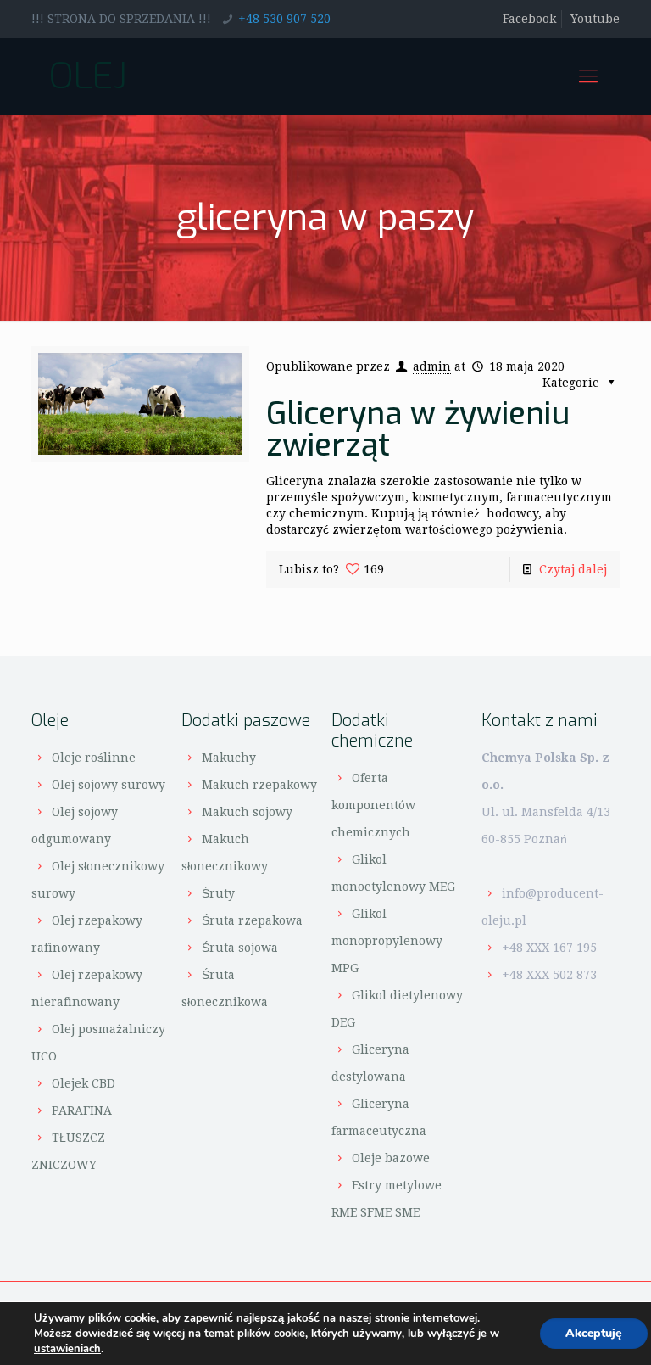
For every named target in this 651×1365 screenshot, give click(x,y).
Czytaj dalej (573, 569)
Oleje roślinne (94, 757)
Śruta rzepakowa (252, 920)
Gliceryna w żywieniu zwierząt (418, 429)
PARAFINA (82, 1110)
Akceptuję (593, 1333)
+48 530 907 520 (284, 18)
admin (432, 366)
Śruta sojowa (240, 947)
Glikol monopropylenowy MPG (386, 941)
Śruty (218, 893)
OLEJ (87, 76)
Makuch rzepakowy (259, 785)
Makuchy (229, 757)
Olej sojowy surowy (108, 785)
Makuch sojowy (247, 812)
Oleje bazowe (391, 1158)
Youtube (595, 18)
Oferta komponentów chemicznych (373, 805)
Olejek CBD (83, 1083)
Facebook (529, 18)
